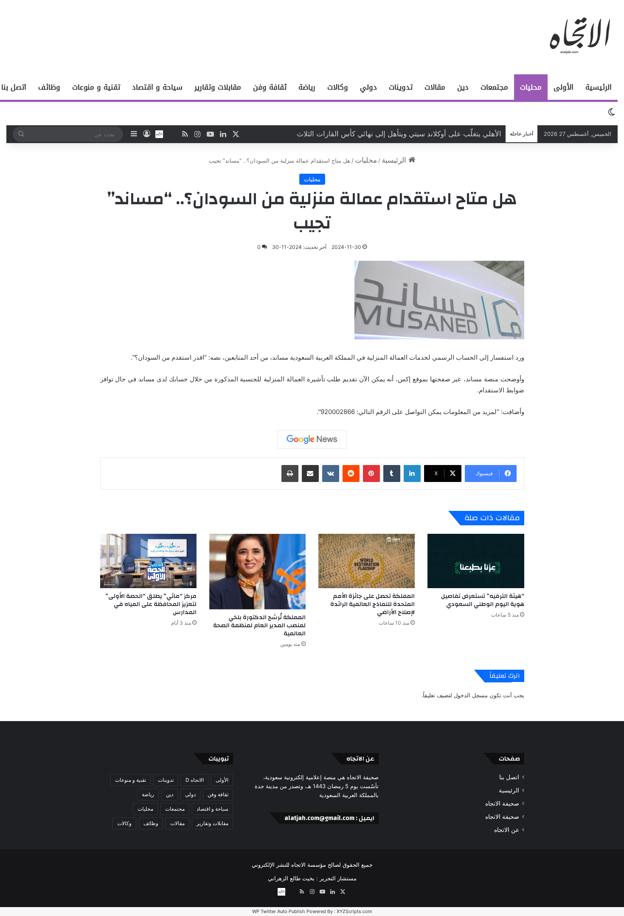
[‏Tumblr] (391, 473)
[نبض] (172, 134)
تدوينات (401, 87)
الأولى (563, 87)
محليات (531, 87)
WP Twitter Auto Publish (278, 911)
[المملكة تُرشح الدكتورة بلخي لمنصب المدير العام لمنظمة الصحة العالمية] (257, 571)
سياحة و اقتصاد (157, 87)
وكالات (337, 87)
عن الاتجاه (506, 829)
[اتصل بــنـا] (159, 134)
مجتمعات (494, 87)
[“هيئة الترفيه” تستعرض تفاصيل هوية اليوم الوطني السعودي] (475, 561)
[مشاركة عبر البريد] (310, 473)
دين (463, 87)
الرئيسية (598, 87)
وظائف (49, 87)
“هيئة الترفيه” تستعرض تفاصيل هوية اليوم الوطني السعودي (412, 134)
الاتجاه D (195, 780)
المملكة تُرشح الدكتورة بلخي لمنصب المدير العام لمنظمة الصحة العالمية (259, 625)
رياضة (306, 87)
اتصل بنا (509, 777)
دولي (368, 87)
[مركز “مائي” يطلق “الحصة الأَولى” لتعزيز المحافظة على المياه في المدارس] (148, 561)
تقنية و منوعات (96, 87)
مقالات (434, 87)
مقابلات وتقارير (217, 87)
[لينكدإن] (412, 473)
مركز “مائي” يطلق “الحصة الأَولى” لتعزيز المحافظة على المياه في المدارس (151, 604)
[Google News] (312, 439)
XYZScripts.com (354, 911)
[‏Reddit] (351, 473)
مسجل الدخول (471, 695)
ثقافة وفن (270, 87)
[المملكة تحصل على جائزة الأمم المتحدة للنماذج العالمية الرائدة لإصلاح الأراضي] (366, 561)
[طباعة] (289, 473)
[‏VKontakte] (330, 473)
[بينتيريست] (371, 473)
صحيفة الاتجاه (502, 803)
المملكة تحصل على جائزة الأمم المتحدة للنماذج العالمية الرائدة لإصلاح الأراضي (372, 604)
